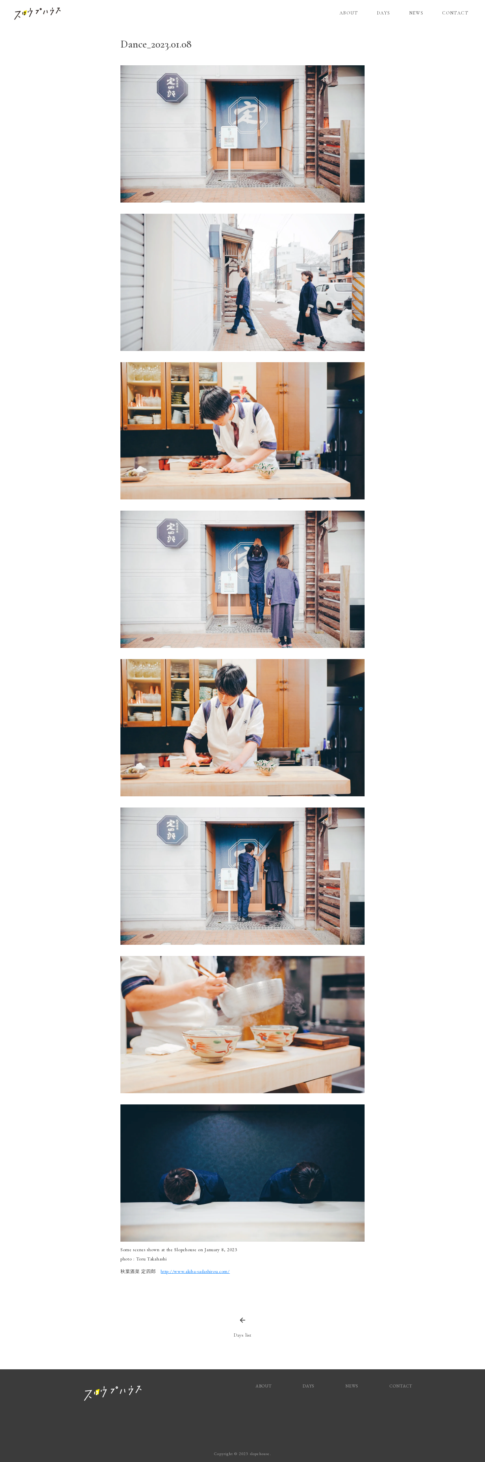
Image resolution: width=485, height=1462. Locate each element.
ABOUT (349, 13)
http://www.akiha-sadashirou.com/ (195, 1271)
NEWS (416, 13)
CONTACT (455, 13)
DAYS (383, 13)
